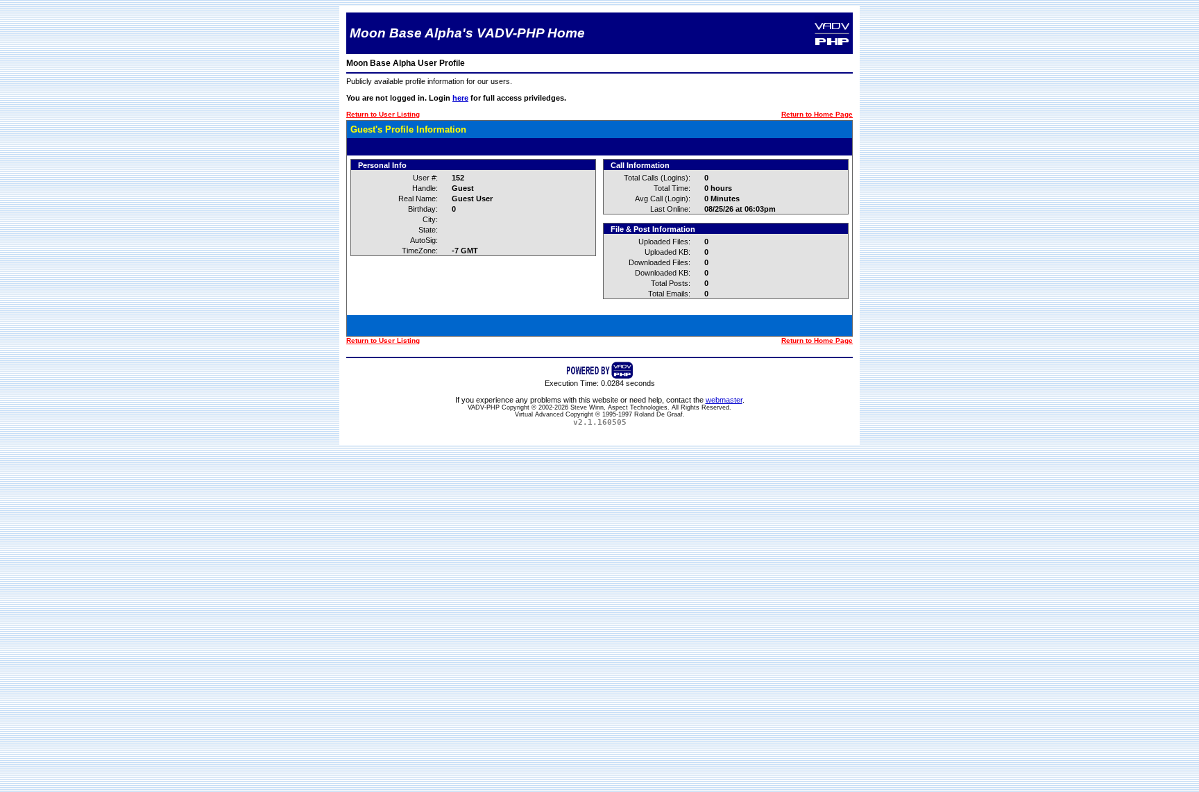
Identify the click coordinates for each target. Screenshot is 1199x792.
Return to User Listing (383, 114)
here (460, 98)
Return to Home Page (817, 114)
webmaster (724, 400)
